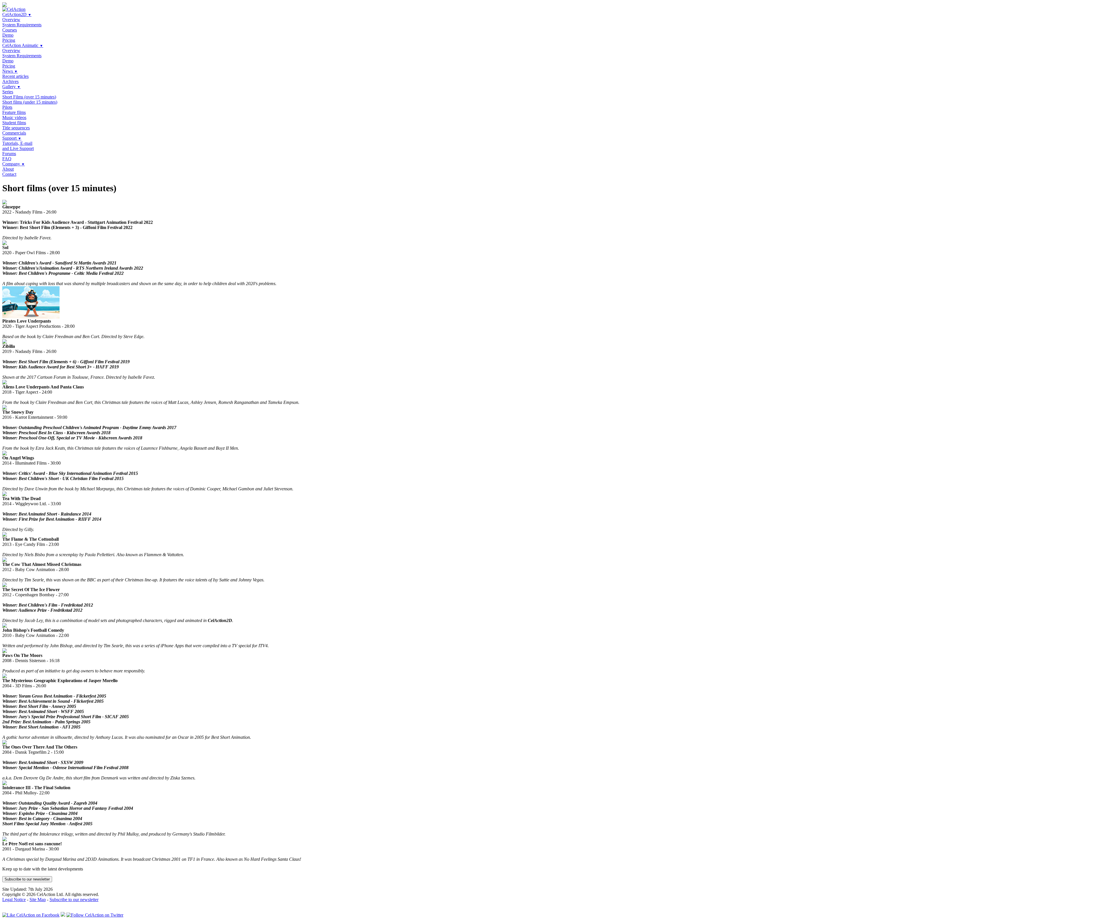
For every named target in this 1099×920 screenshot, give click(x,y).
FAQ (6, 158)
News (10, 71)
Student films (14, 122)
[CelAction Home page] (13, 9)
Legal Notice (14, 899)
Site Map (37, 899)
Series (7, 91)
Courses (9, 29)
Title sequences (16, 127)
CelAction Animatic (22, 45)
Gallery (11, 86)
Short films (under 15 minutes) (29, 102)
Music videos (14, 117)
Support (11, 138)
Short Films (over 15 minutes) (29, 96)
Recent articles (15, 76)
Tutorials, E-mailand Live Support (18, 146)
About (8, 169)
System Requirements (21, 24)
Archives (10, 81)
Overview (11, 19)
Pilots (7, 107)
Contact (9, 174)
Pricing (8, 40)
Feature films (14, 112)
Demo (7, 35)
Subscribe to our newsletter (27, 879)
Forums (9, 153)
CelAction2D (16, 14)
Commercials (14, 133)
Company (13, 163)
